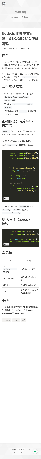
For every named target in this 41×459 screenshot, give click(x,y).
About (16, 453)
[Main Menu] (37, 3)
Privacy (24, 453)
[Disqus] (20, 353)
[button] (35, 451)
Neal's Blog (20, 11)
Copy (6, 198)
